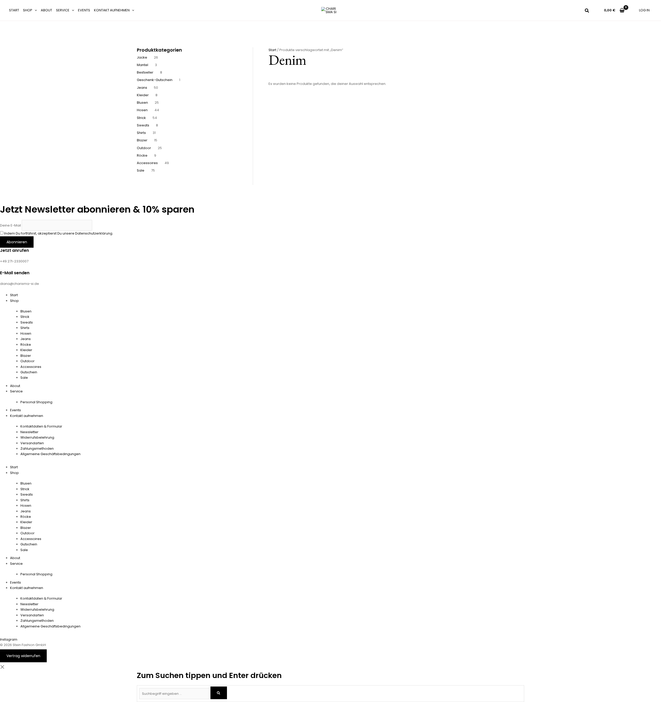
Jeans (25, 338)
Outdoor (27, 361)
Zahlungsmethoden (37, 448)
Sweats (26, 322)
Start (14, 10)
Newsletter (29, 432)
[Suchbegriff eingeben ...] (174, 693)
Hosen (25, 333)
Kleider (26, 350)
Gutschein (28, 372)
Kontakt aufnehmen (112, 10)
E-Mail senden (14, 273)
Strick (24, 316)
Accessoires (30, 366)
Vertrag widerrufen (23, 655)
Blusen (26, 311)
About (46, 10)
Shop (27, 10)
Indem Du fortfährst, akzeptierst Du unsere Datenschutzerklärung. (58, 233)
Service (62, 10)
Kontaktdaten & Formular (41, 426)
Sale (24, 377)
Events (84, 10)
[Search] (218, 693)
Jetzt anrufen (14, 250)
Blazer (25, 355)
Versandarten (32, 443)
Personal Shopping (36, 402)
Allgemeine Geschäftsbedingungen (50, 453)
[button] (34, 10)
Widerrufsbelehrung (37, 437)
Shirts (24, 327)
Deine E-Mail (10, 225)
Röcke (25, 344)
